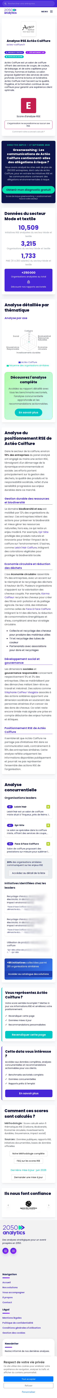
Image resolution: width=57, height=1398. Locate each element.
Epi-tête (43, 532)
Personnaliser (28, 1392)
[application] (28, 341)
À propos (7, 1297)
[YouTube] (13, 1251)
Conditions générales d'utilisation (21, 1327)
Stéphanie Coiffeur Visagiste (21, 692)
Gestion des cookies (13, 1332)
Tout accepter (29, 1379)
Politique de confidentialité (17, 1322)
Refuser (28, 1385)
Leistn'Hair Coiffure (26, 547)
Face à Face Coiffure (38, 609)
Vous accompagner (13, 1292)
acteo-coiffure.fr (16, 44)
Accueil (6, 1282)
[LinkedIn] (5, 1251)
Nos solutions (10, 1287)
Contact (7, 1302)
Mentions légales (12, 1317)
